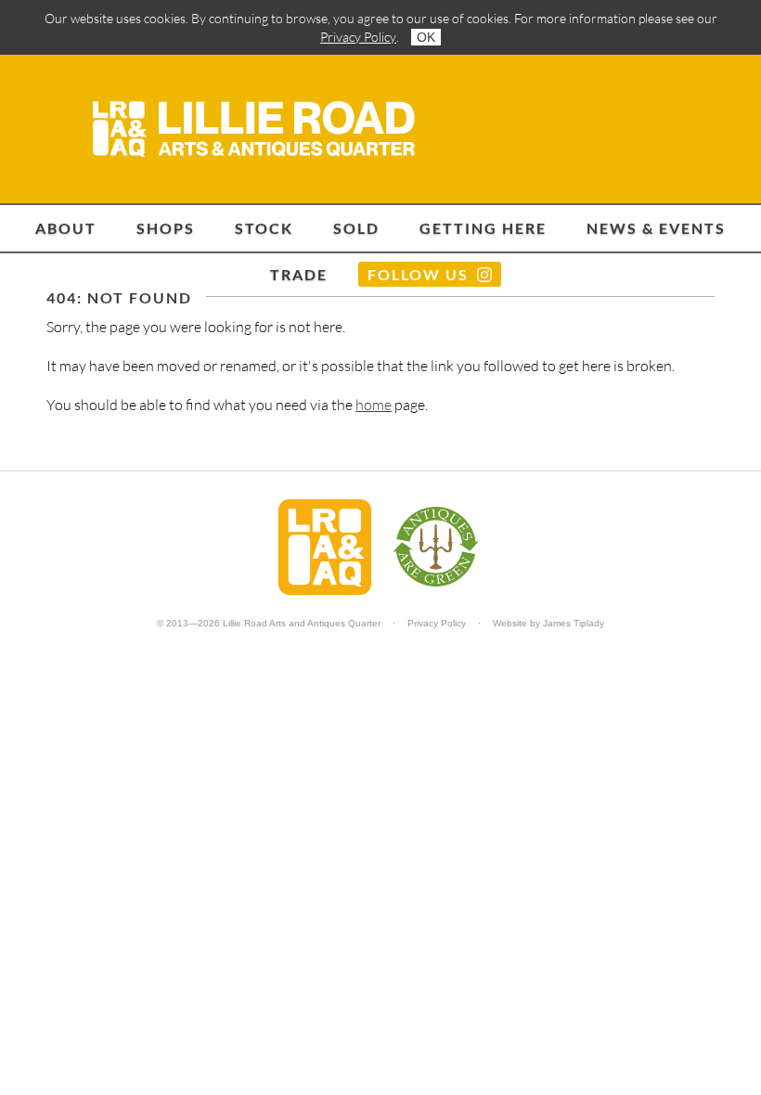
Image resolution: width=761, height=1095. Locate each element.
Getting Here (483, 228)
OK (426, 37)
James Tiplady (573, 623)
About (66, 228)
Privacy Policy (358, 37)
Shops (165, 228)
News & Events (656, 228)
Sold (356, 228)
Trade (299, 274)
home (373, 404)
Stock (264, 228)
